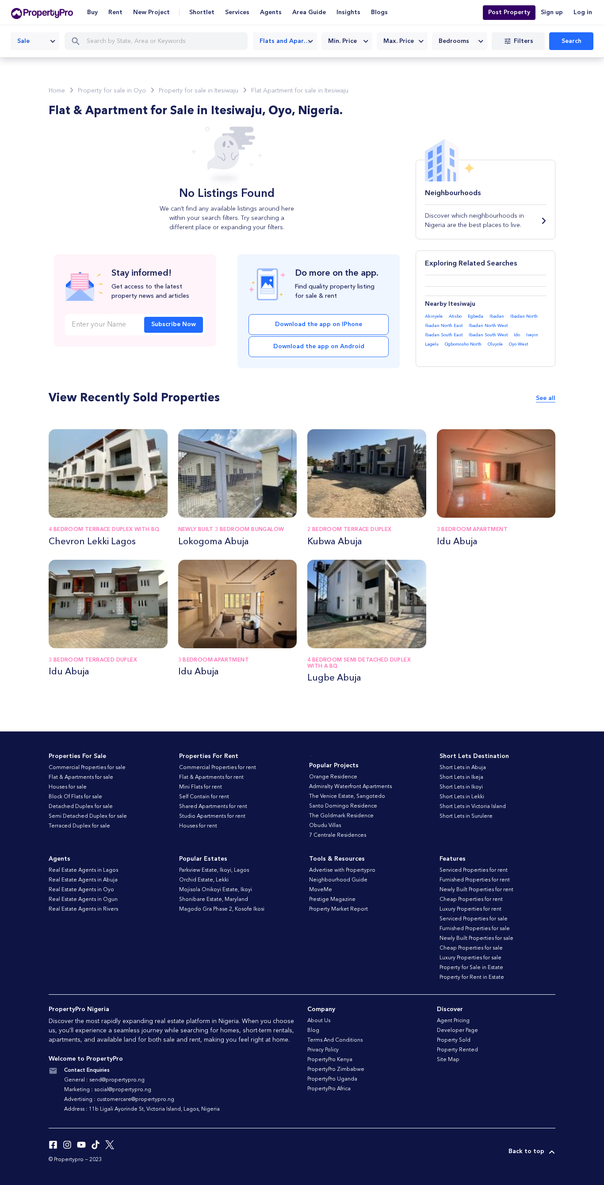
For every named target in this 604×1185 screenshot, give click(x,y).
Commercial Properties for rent (217, 767)
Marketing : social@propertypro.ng (107, 1090)
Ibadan (496, 316)
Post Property (509, 12)
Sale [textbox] (23, 41)
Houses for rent (198, 826)
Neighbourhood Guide (338, 880)
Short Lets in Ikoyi (461, 787)
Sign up (552, 12)
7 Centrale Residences (337, 835)
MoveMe (320, 890)
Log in (582, 12)
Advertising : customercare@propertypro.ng (119, 1099)
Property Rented (457, 1050)
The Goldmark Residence (341, 816)
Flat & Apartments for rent (211, 777)
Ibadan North (524, 316)
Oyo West (518, 344)
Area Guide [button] (309, 12)
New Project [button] (151, 12)
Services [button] (237, 12)
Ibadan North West (488, 325)
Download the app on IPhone (318, 324)
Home (57, 91)
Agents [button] (271, 12)
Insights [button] (348, 12)
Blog (313, 1030)
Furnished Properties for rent (475, 880)
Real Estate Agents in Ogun (83, 899)
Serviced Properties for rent (474, 870)
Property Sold (453, 1040)
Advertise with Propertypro (342, 870)
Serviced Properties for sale (474, 919)
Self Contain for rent (204, 797)
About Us (318, 1020)
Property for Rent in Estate (472, 977)
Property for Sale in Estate (471, 967)
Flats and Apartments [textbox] (288, 41)
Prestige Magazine (332, 899)
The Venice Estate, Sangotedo (347, 796)
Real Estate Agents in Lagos (83, 870)
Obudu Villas (325, 825)
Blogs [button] (379, 12)
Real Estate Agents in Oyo (81, 890)
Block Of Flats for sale (75, 797)
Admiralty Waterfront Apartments (350, 786)
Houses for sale (68, 787)
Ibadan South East (444, 335)
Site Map (448, 1059)
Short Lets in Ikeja (461, 777)
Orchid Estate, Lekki (204, 880)
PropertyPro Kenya (329, 1059)
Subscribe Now (173, 324)
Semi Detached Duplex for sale (88, 816)
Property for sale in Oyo (112, 91)
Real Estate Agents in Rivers (83, 909)
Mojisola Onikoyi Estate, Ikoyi (215, 890)
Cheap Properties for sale (471, 948)
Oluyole (495, 344)
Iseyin (532, 335)
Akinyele (434, 316)
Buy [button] (92, 12)
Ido (517, 335)
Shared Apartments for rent (213, 806)
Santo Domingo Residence (343, 806)
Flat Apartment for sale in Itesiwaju (299, 91)
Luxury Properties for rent (470, 909)
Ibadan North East (444, 325)
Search (571, 41)
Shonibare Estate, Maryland (213, 899)
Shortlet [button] (201, 12)
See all (545, 398)
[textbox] (346, 41)
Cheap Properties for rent (471, 899)
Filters (523, 41)
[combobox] (35, 41)
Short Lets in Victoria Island (473, 806)
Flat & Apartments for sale (81, 777)
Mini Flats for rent (200, 787)
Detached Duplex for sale (81, 806)
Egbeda (475, 316)
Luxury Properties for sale (470, 958)
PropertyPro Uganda (332, 1079)
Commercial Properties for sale (87, 767)
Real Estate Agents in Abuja (83, 880)
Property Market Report (338, 909)
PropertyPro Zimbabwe (335, 1069)
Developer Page (457, 1030)
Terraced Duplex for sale (79, 826)
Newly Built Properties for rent (476, 890)
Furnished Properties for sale (475, 928)
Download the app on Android (318, 346)
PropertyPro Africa (329, 1089)
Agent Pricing (453, 1020)
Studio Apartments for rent (212, 816)
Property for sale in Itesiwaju (198, 91)
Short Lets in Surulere (466, 816)
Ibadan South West (488, 335)
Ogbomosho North (463, 344)
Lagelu (432, 344)
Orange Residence (333, 777)
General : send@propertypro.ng (104, 1080)
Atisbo (455, 316)
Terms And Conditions (335, 1040)
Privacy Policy (323, 1050)
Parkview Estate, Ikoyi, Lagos (214, 870)
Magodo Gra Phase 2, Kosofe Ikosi (221, 909)
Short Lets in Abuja (463, 767)
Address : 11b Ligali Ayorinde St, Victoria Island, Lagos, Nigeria (142, 1109)
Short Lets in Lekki (462, 797)
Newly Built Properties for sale (476, 938)
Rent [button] (115, 12)
